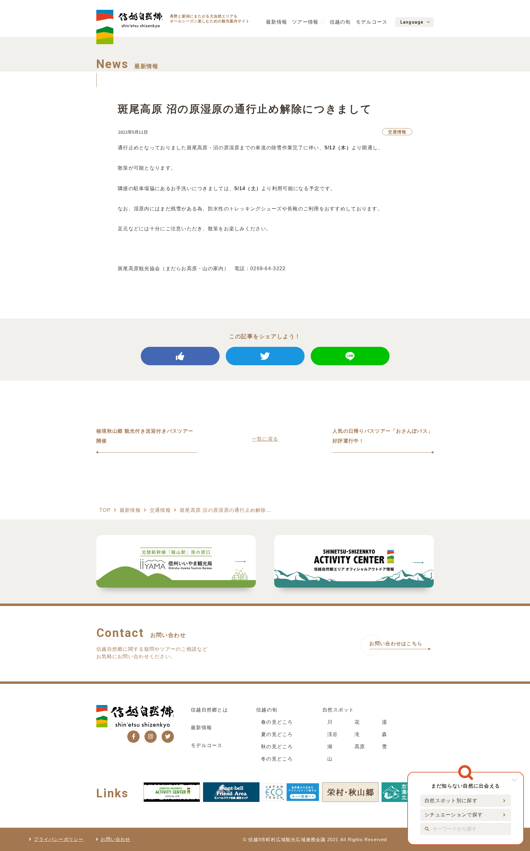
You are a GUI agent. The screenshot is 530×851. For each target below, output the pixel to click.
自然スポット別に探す (451, 800)
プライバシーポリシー (58, 839)
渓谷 (332, 734)
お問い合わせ (115, 839)
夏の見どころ (277, 734)
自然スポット (338, 709)
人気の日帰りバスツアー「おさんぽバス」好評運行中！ (382, 435)
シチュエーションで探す (453, 814)
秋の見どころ (277, 746)
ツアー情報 (305, 22)
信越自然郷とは (209, 709)
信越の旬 (340, 22)
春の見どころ (277, 722)
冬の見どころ (277, 758)
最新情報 (276, 22)
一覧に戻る (265, 439)
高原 (360, 746)
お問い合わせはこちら (395, 643)
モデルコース (372, 22)
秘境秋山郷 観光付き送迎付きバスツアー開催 (144, 435)
